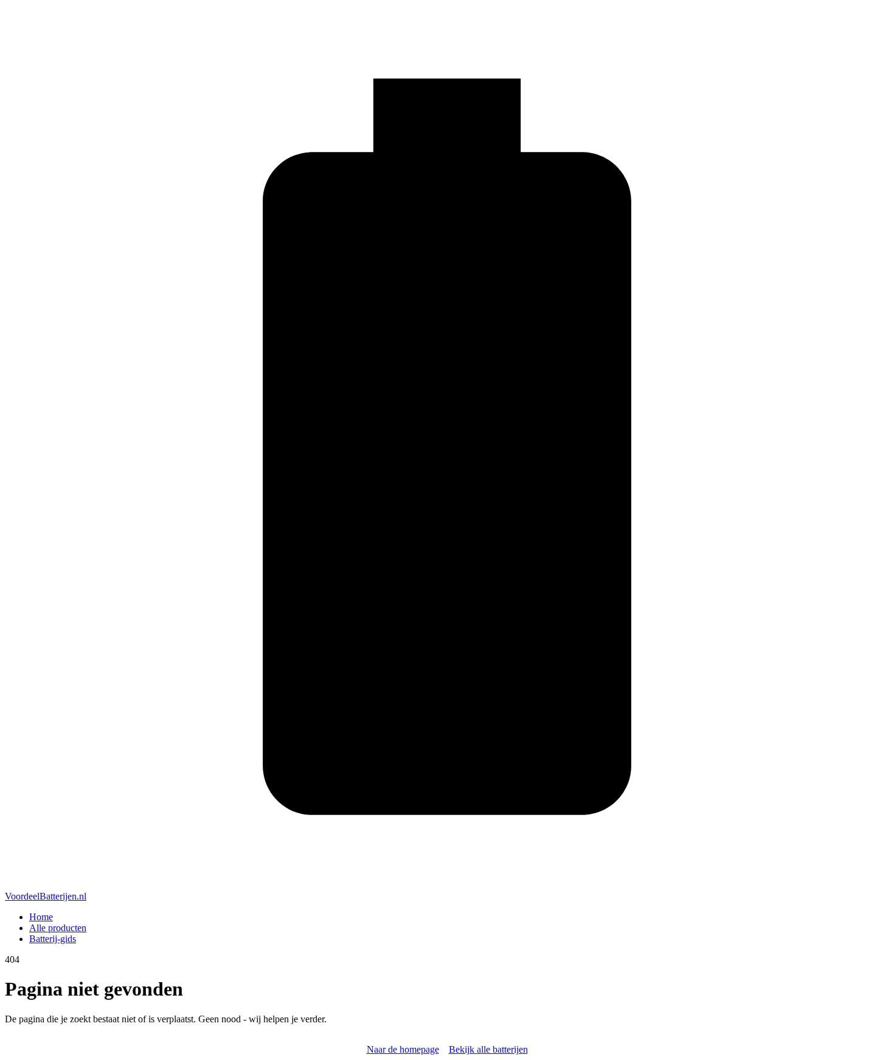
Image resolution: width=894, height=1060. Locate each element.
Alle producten (57, 928)
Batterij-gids (52, 939)
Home (41, 917)
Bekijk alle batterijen (488, 1049)
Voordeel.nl (45, 896)
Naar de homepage (403, 1049)
